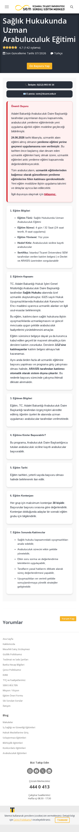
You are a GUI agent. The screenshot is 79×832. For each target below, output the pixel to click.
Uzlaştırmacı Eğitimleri (14, 737)
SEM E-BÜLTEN (10, 685)
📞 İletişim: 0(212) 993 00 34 (39, 85)
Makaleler (8, 722)
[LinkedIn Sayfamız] (49, 771)
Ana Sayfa (8, 639)
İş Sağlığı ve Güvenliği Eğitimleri (19, 727)
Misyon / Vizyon (11, 690)
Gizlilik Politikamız (12, 654)
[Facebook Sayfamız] (36, 771)
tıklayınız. (50, 194)
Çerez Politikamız (12, 669)
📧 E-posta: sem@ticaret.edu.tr (39, 94)
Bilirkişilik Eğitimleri (13, 742)
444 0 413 (39, 787)
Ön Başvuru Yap (39, 66)
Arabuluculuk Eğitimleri (15, 753)
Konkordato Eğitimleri (14, 748)
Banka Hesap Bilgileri (13, 664)
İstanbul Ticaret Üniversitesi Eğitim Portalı (40, 7)
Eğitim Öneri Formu (13, 695)
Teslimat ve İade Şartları (15, 659)
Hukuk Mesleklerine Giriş (15, 732)
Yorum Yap (68, 618)
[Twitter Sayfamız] (43, 771)
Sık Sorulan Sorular (13, 700)
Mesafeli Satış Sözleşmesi (16, 649)
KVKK (5, 675)
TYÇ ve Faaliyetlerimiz (14, 680)
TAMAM (62, 820)
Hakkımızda (9, 644)
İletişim (6, 705)
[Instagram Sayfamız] (30, 771)
